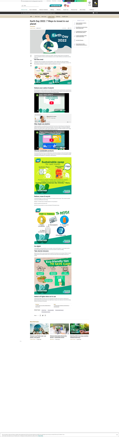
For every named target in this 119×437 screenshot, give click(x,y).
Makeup (52, 9)
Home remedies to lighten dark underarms (81, 23)
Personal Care (74, 9)
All (31, 16)
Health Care (65, 9)
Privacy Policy (40, 435)
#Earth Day (44, 310)
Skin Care (37, 16)
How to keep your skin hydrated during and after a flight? (81, 44)
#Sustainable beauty (59, 310)
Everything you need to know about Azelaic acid (81, 28)
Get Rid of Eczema (79, 40)
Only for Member (33, 9)
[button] (95, 3)
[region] (59, 435)
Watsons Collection (43, 9)
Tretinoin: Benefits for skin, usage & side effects (81, 36)
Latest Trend (51, 16)
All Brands (91, 9)
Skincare (58, 9)
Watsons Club (24, 9)
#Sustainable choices (46, 312)
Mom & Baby (82, 9)
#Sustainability (51, 310)
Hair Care (44, 16)
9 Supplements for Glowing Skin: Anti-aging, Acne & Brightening (81, 32)
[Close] (117, 434)
